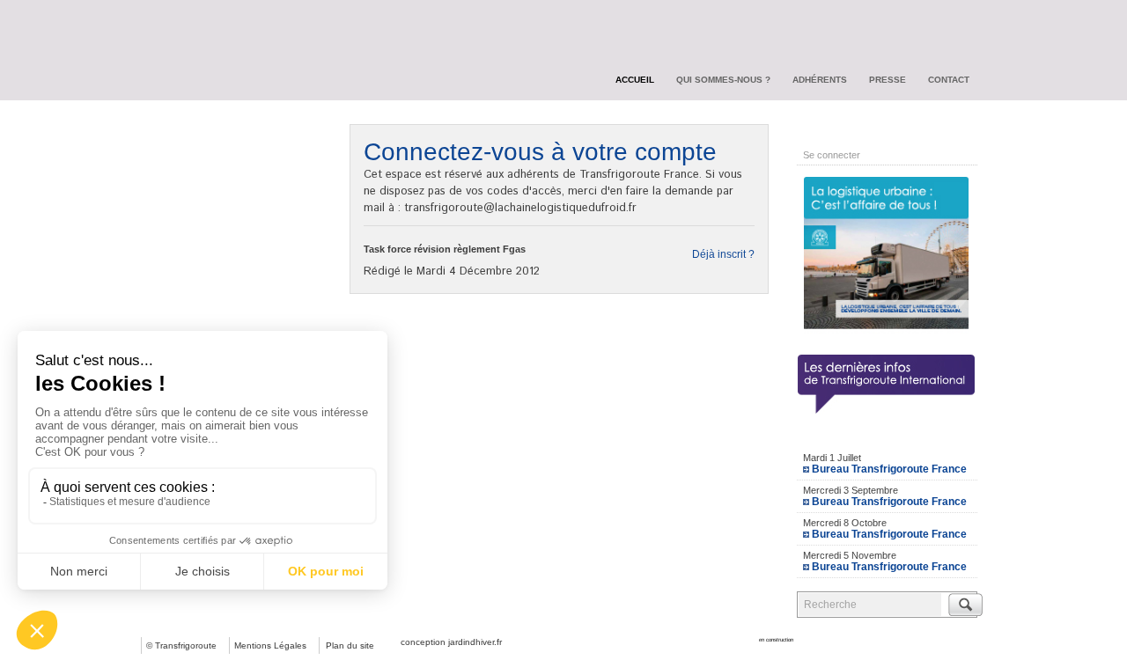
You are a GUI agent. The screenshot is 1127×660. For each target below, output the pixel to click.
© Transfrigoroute (181, 645)
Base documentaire (208, 224)
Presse (887, 79)
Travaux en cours (202, 161)
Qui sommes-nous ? (723, 79)
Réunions (180, 256)
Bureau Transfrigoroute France (889, 469)
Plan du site (350, 645)
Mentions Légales (270, 645)
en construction (776, 639)
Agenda (887, 436)
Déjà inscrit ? (723, 254)
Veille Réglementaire (211, 193)
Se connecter (831, 155)
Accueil (634, 79)
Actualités (181, 129)
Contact (948, 79)
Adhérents (819, 79)
